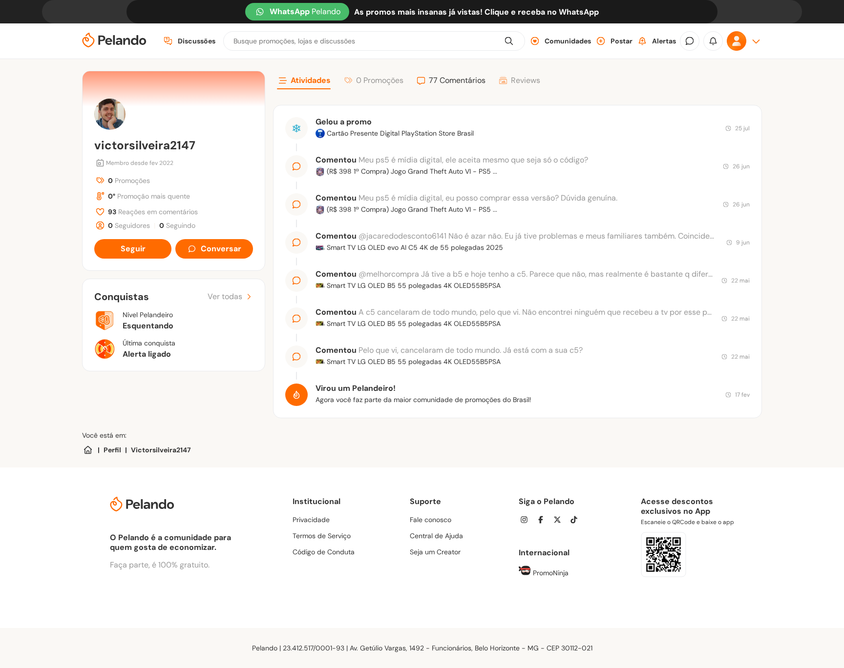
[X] (560, 520)
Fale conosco (430, 519)
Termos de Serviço (322, 535)
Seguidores (129, 225)
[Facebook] (543, 520)
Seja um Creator (435, 551)
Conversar (221, 248)
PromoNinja (550, 572)
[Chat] (689, 41)
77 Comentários (457, 80)
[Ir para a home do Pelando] (114, 41)
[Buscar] (509, 41)
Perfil (112, 449)
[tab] (304, 82)
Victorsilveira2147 (161, 449)
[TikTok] (577, 520)
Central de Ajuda (436, 535)
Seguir (133, 248)
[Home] (88, 450)
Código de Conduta (324, 551)
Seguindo (177, 225)
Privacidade (311, 519)
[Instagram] (527, 520)
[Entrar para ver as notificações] (713, 41)
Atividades (311, 80)
